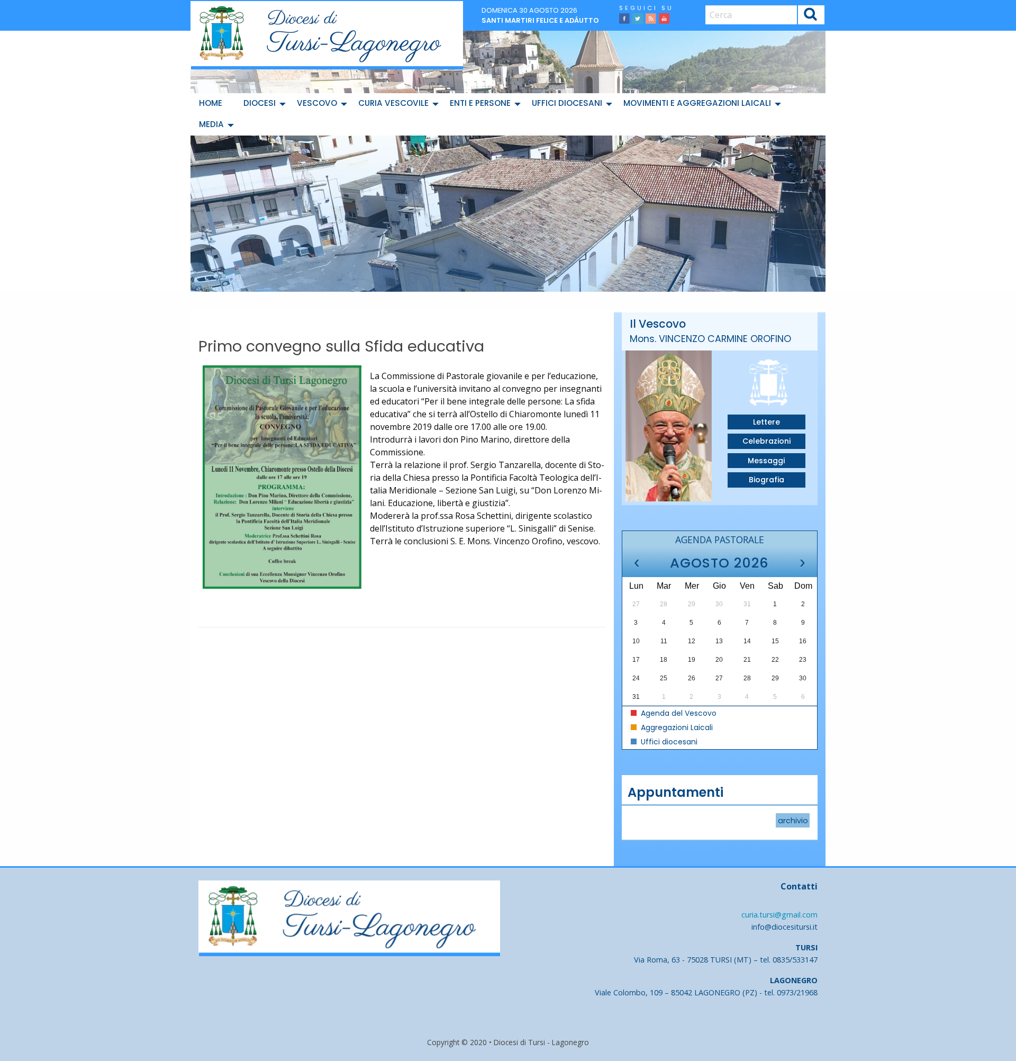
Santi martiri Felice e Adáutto (540, 20)
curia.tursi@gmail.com (779, 915)
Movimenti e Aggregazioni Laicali (697, 103)
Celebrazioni (766, 441)
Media (211, 124)
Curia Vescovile (393, 103)
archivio (793, 820)
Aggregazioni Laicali (676, 727)
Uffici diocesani (567, 103)
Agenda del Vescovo (677, 713)
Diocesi (259, 103)
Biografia (766, 479)
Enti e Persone (480, 103)
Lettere (766, 422)
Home (210, 103)
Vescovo (317, 103)
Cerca (811, 16)
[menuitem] (212, 103)
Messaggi (766, 460)
